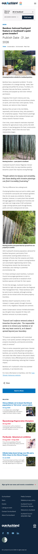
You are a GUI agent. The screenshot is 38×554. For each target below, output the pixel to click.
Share (8, 383)
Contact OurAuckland (9, 511)
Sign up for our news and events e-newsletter (18, 485)
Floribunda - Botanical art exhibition (17, 437)
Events (4, 504)
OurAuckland (6, 496)
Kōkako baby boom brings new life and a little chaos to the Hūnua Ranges (18, 454)
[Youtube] (13, 533)
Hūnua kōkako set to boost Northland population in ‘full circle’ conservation (17, 404)
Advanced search (10, 17)
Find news (27, 17)
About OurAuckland (8, 515)
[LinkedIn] (18, 533)
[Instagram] (8, 533)
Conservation (11, 46)
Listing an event (7, 508)
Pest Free (26, 46)
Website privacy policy (28, 500)
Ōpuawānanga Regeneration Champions (18, 421)
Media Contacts (26, 496)
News (4, 24)
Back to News (19, 391)
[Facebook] (3, 533)
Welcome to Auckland (28, 510)
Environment (19, 46)
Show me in (7, 12)
